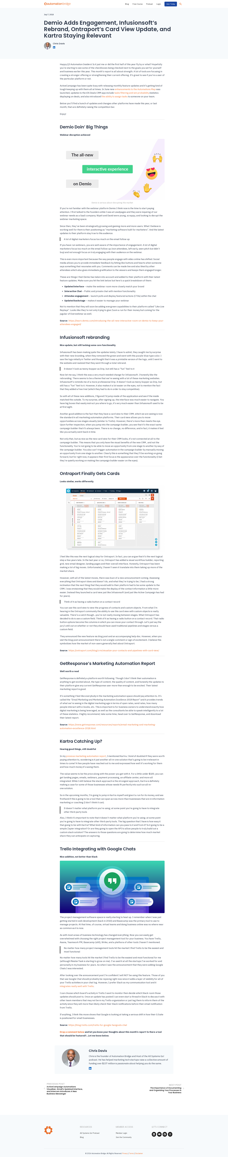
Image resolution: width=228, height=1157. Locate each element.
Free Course (138, 4)
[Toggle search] (180, 4)
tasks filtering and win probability (131, 92)
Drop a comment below (72, 1031)
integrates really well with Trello (77, 986)
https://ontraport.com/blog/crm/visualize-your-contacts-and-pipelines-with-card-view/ (114, 650)
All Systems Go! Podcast (90, 1133)
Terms (131, 1153)
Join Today (170, 4)
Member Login (121, 1133)
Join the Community (124, 1137)
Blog (127, 4)
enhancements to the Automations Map (135, 89)
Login (158, 4)
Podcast (149, 4)
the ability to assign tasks (115, 96)
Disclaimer (139, 1153)
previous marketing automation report (86, 756)
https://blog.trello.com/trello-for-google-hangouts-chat (98, 1025)
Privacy (125, 1153)
